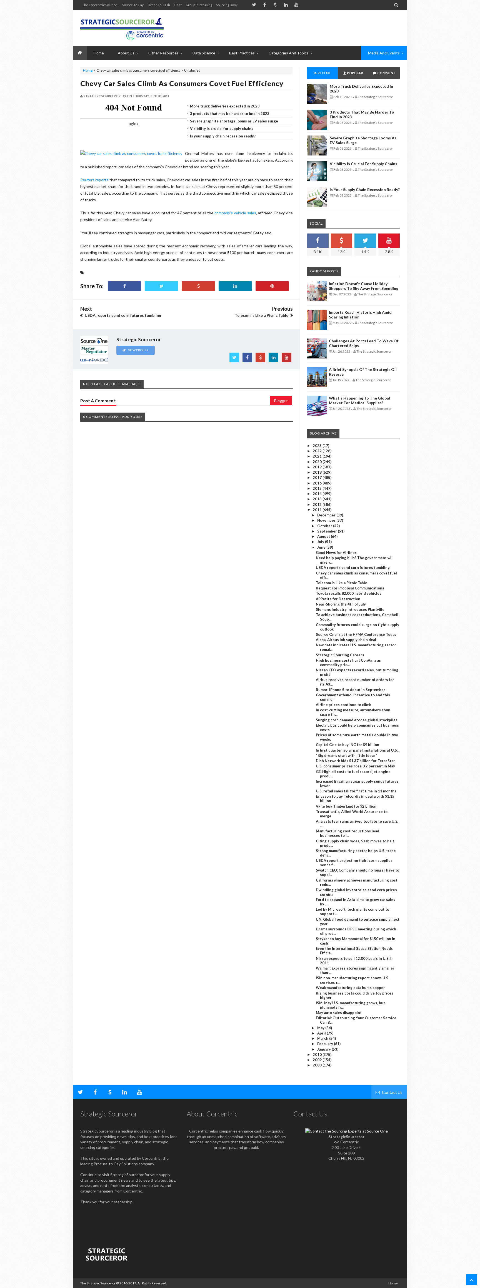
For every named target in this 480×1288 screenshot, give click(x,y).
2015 (317, 488)
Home (87, 70)
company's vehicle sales (235, 212)
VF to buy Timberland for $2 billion (346, 806)
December (326, 515)
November (326, 520)
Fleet (178, 5)
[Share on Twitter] (161, 286)
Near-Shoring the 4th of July (341, 604)
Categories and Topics (289, 53)
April (322, 1033)
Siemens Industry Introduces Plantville (350, 609)
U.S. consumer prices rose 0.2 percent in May (355, 766)
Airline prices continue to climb (343, 704)
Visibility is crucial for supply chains (221, 128)
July (321, 541)
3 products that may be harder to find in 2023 (229, 113)
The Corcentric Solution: (100, 5)
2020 (317, 462)
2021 (317, 456)
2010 (317, 1054)
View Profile (138, 350)
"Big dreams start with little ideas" (346, 755)
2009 (317, 1060)
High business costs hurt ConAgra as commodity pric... (348, 662)
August (324, 536)
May (321, 1028)
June (321, 547)
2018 (317, 472)
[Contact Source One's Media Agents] (346, 1131)
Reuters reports (94, 179)
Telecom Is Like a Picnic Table (341, 583)
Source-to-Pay (133, 5)
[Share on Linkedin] (235, 286)
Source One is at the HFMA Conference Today (356, 634)
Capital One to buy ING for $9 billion (347, 744)
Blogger (281, 400)
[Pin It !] (272, 286)
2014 (317, 493)
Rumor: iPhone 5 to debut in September (350, 689)
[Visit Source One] (198, 286)
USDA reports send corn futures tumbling (353, 567)
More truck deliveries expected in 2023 (225, 106)
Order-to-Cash (159, 5)
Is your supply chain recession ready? (223, 136)
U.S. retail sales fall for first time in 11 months (356, 791)
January (324, 1049)
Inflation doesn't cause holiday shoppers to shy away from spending (363, 286)
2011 (317, 510)
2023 (317, 445)
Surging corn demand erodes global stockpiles (357, 720)
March (323, 1038)
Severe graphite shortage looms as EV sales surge (234, 121)
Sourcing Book (227, 5)
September (327, 531)
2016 (317, 483)
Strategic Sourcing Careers (340, 655)
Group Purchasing (199, 5)
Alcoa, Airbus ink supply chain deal (346, 639)
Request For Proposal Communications (350, 588)
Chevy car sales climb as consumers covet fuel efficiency (182, 83)
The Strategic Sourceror (98, 1283)
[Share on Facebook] (124, 286)
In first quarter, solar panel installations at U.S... (357, 750)
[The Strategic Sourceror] (122, 27)
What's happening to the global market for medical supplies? (359, 400)
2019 (317, 467)
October (325, 526)
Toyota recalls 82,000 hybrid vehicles (348, 593)
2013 (317, 499)
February (325, 1043)
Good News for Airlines (336, 552)
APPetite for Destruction (338, 599)
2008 (317, 1065)
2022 (317, 451)
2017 (317, 477)
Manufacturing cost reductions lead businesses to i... (347, 833)
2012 (317, 504)
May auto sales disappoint (339, 1012)
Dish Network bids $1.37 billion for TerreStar (355, 761)
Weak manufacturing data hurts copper (350, 987)
